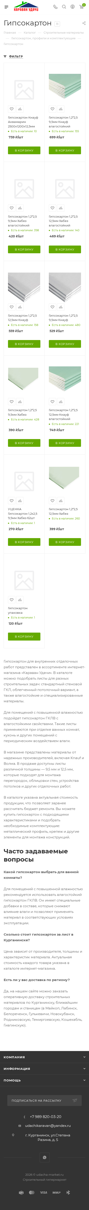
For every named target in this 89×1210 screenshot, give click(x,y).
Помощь (12, 1080)
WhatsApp (45, 1157)
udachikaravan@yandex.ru (48, 1125)
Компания (14, 1057)
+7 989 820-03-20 (45, 1117)
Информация (17, 1069)
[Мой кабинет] (73, 7)
